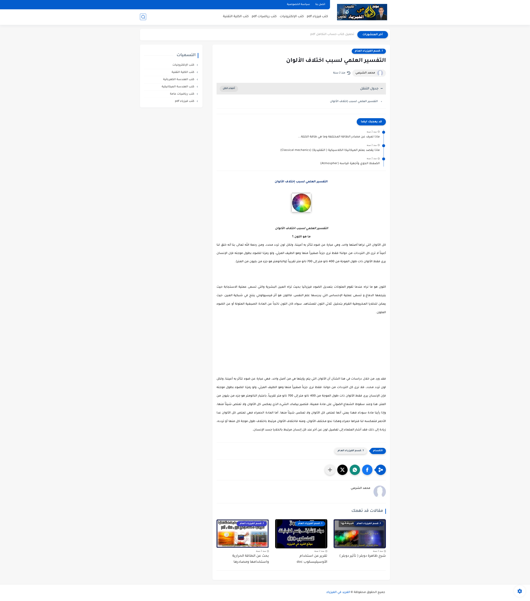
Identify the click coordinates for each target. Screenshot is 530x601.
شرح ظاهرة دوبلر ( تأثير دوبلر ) (362, 556)
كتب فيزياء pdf (317, 16)
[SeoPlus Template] (387, 592)
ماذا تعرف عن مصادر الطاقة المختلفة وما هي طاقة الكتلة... (339, 137)
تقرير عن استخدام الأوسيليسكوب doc (312, 559)
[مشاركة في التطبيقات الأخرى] (330, 470)
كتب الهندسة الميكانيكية (178, 86)
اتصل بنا (320, 4)
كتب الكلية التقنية (236, 16)
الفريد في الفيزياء (338, 592)
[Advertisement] (301, 350)
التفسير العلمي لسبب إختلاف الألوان (354, 101)
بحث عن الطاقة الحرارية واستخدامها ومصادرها (250, 559)
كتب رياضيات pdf (264, 16)
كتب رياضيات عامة (182, 94)
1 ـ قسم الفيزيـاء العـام (369, 51)
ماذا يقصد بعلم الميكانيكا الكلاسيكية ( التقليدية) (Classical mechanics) (330, 150)
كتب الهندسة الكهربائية (179, 79)
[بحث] (143, 17)
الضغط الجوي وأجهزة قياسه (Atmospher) (350, 163)
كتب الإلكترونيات (292, 16)
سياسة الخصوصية (298, 4)
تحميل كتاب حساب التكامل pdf (332, 34)
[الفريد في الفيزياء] (362, 12)
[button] (367, 470)
